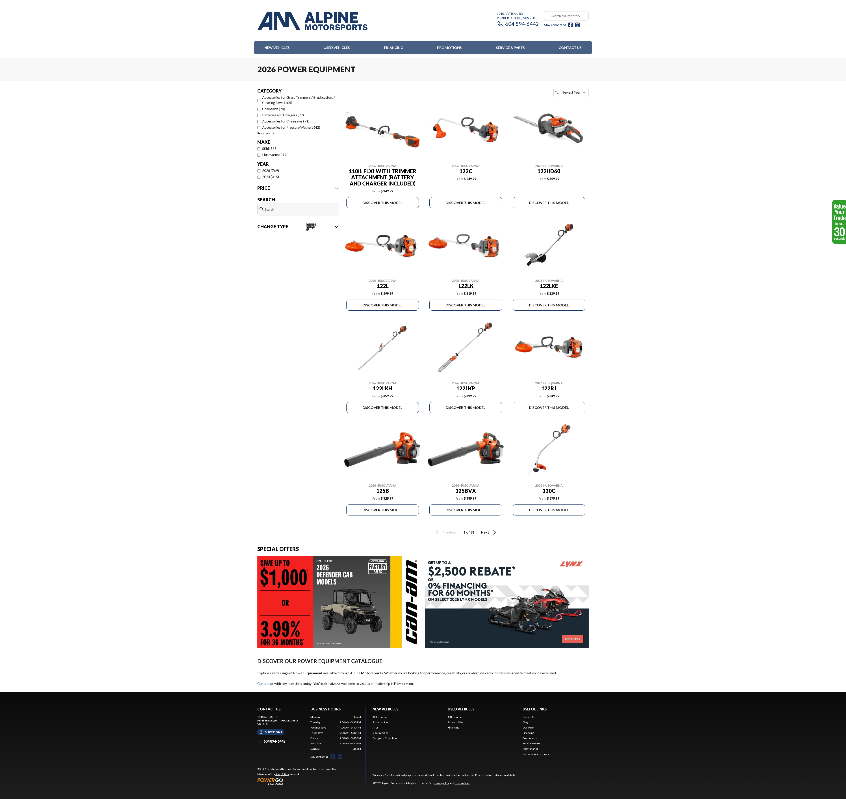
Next (485, 532)
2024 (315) (270, 176)
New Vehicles (277, 47)
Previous (449, 532)
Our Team (528, 727)
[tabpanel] (335, 733)
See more (263, 133)
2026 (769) (270, 170)
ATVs (375, 727)
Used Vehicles (337, 47)
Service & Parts (510, 47)
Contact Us (570, 47)
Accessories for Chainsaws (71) (285, 121)
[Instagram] (577, 25)
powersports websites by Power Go (315, 769)
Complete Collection (385, 738)
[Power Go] (296, 781)
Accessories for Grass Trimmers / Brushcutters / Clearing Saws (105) (298, 100)
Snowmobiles (380, 722)
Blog (525, 722)
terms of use (462, 783)
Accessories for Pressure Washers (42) (291, 127)
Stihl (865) (270, 148)
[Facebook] (570, 25)
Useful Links (535, 709)
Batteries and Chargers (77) (283, 115)
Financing (393, 47)
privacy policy (441, 783)
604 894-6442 (522, 23)
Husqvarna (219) (275, 154)
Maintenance (530, 748)
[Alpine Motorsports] (312, 21)
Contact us (265, 683)
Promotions (449, 47)
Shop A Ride (282, 774)
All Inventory (380, 717)
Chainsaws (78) (273, 109)
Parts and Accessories (536, 754)
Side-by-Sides (380, 732)
